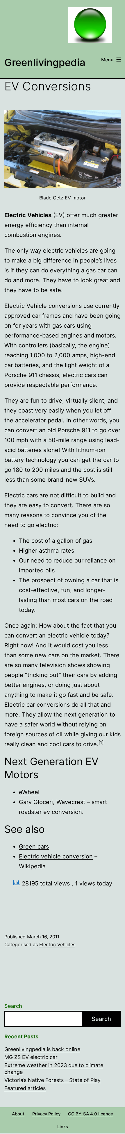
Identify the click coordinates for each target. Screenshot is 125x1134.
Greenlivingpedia (44, 62)
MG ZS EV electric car (31, 1057)
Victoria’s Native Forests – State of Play (52, 1080)
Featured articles (25, 1088)
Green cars (34, 846)
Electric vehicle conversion (56, 856)
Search (13, 1006)
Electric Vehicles (57, 944)
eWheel (29, 792)
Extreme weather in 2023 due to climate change (53, 1068)
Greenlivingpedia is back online (42, 1049)
